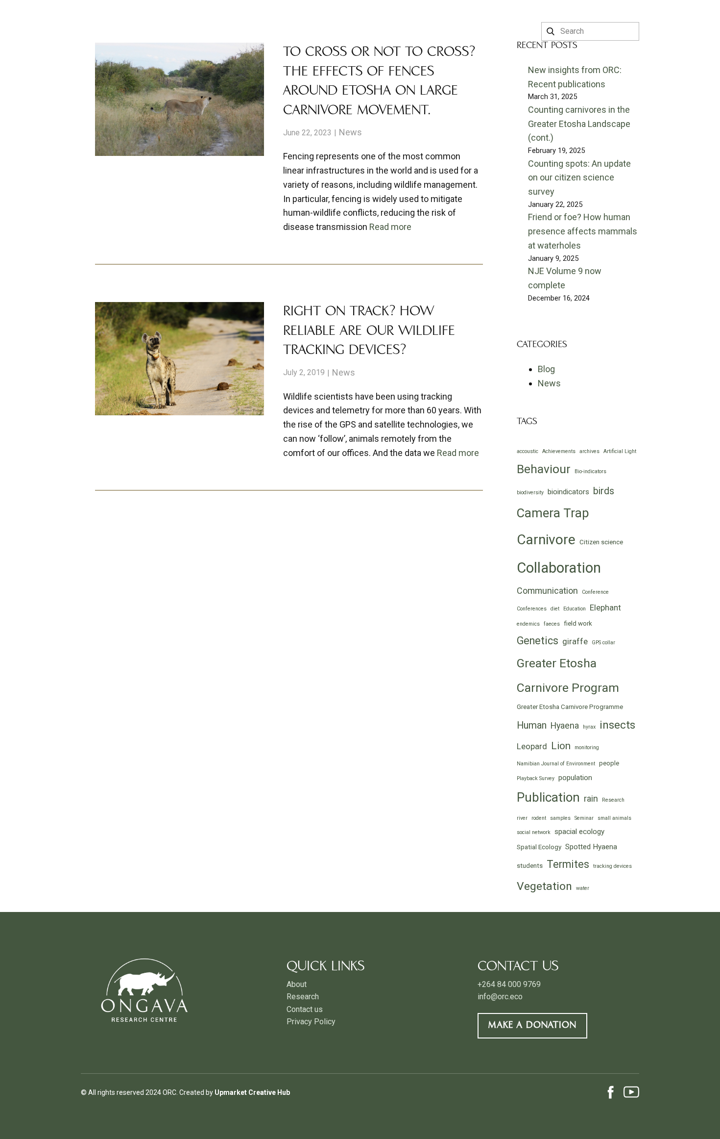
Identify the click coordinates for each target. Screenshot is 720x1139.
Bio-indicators (590, 471)
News (350, 132)
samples (560, 818)
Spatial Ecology (539, 847)
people (609, 763)
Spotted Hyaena (591, 846)
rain (591, 798)
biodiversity (530, 492)
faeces (552, 624)
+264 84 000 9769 (509, 984)
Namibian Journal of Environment (556, 763)
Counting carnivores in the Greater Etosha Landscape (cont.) (579, 123)
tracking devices (612, 866)
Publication (548, 797)
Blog (546, 369)
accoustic (527, 451)
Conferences (532, 609)
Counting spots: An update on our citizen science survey (579, 177)
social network (534, 832)
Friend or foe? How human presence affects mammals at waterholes (582, 231)
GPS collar (603, 642)
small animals (614, 818)
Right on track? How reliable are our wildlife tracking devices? (369, 331)
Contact (414, 32)
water (582, 888)
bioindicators (568, 491)
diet (555, 609)
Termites (568, 864)
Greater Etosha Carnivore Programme (570, 706)
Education (574, 609)
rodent (538, 818)
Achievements (559, 451)
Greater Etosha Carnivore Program (568, 675)
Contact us (305, 1009)
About (299, 32)
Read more (390, 227)
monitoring (587, 747)
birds (603, 491)
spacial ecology (579, 831)
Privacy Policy (311, 1021)
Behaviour (544, 469)
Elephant (605, 607)
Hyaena (565, 725)
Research (353, 32)
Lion (561, 746)
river (522, 818)
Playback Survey (535, 778)
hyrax (589, 727)
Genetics (537, 640)
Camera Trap (553, 513)
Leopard (532, 746)
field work (578, 623)
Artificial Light (619, 451)
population (575, 777)
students (530, 865)
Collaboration (559, 567)
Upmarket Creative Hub (252, 1092)
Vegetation (544, 886)
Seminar (584, 818)
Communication (547, 590)
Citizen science (601, 542)
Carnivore (546, 540)
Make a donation (532, 1025)
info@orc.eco (500, 996)
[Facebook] (611, 1092)
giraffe (575, 641)
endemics (528, 624)
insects (617, 724)
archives (589, 451)
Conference (595, 592)
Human (532, 725)
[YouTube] (631, 1092)
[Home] (109, 20)
